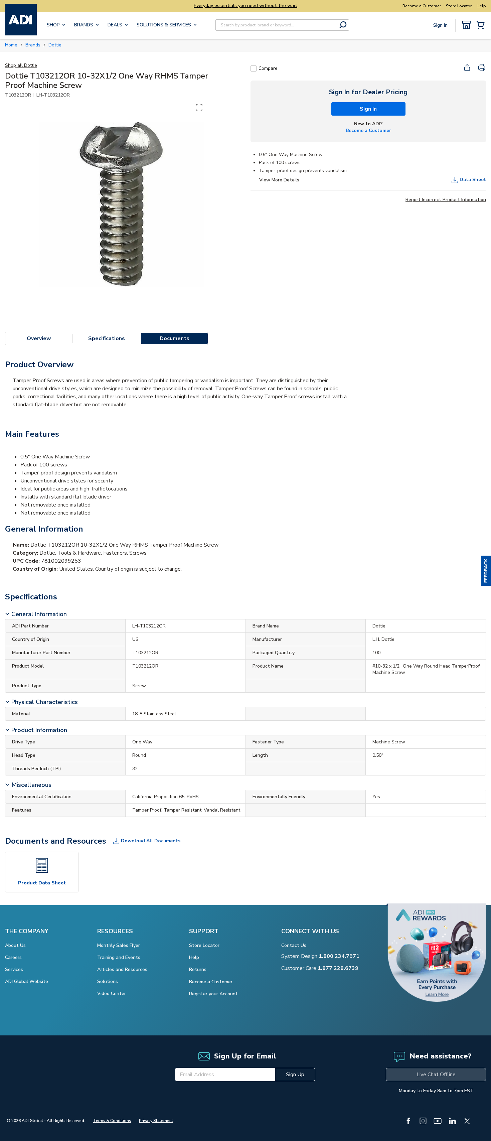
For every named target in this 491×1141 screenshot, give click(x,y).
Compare (268, 68)
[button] (486, 571)
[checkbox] (254, 68)
